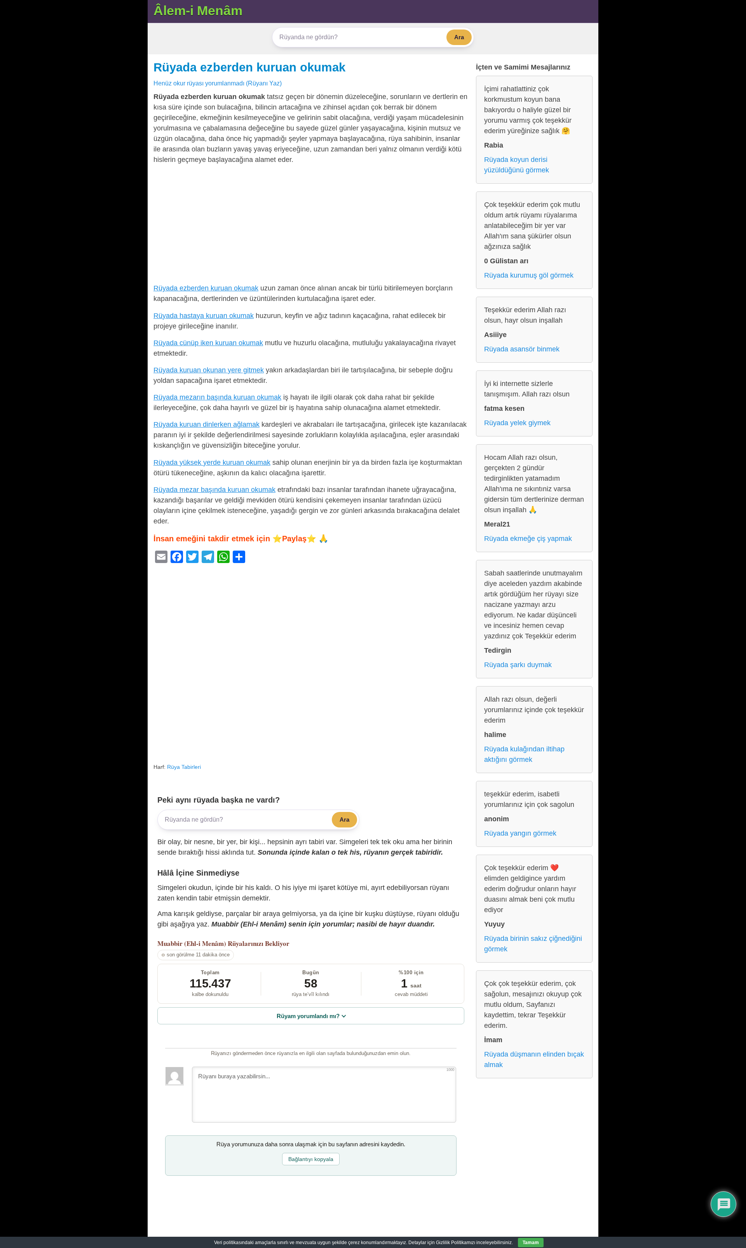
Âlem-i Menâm (197, 10)
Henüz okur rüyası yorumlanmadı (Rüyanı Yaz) (217, 83)
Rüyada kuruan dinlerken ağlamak (206, 424)
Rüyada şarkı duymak (518, 665)
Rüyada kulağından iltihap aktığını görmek (524, 754)
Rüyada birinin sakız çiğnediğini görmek (533, 944)
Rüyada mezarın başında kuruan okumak (217, 397)
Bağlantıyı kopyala (310, 1159)
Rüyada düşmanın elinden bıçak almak (534, 1059)
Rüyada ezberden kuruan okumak (249, 67)
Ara (459, 37)
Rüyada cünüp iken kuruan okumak (208, 343)
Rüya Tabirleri (184, 767)
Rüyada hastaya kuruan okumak (203, 316)
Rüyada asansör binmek (522, 349)
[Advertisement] (310, 225)
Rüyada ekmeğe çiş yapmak (528, 538)
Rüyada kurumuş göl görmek (528, 275)
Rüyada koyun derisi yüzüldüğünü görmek (516, 165)
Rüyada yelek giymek (517, 423)
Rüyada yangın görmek (520, 833)
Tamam (531, 1242)
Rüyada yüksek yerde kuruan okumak (211, 462)
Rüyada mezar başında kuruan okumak (214, 490)
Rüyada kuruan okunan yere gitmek (208, 370)
